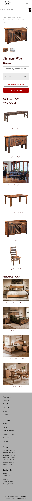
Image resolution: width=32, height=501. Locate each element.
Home (4, 17)
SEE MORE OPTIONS (16, 84)
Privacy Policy (22, 496)
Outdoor (5, 415)
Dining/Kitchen (11, 17)
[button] (26, 27)
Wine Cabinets (12, 20)
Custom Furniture (8, 434)
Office (5, 411)
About (5, 427)
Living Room (6, 407)
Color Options (7, 438)
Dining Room (7, 404)
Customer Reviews (8, 431)
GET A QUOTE (16, 90)
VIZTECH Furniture (21, 498)
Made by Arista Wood (16, 68)
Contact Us (6, 441)
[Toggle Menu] (27, 3)
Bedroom (6, 400)
